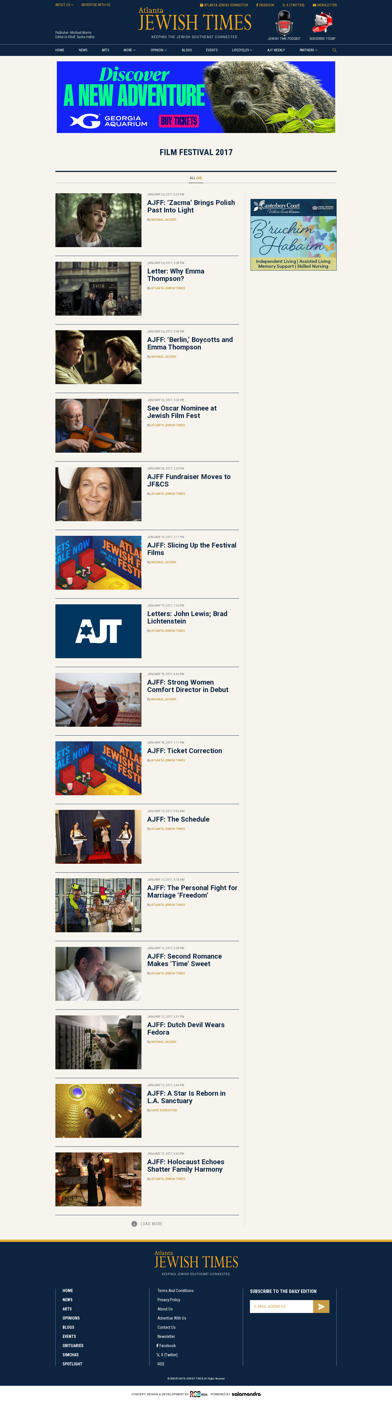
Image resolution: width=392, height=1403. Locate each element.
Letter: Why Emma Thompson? (175, 275)
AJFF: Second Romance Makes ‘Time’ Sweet (184, 960)
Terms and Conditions (176, 1290)
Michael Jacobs (163, 219)
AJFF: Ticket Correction (184, 751)
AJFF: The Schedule (178, 819)
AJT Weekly (276, 50)
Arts (105, 50)
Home (59, 50)
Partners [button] (307, 50)
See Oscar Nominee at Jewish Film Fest (182, 412)
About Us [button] (62, 5)
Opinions (71, 1318)
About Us (165, 1309)
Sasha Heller (86, 37)
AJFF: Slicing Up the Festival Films (191, 549)
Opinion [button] (157, 50)
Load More (152, 1224)
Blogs (187, 50)
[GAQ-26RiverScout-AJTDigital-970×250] (196, 132)
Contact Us (167, 1327)
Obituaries (73, 1345)
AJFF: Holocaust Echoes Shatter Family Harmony (185, 1165)
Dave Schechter (164, 1110)
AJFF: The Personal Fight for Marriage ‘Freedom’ (192, 891)
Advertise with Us (172, 1318)
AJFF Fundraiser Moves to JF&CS (189, 480)
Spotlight (72, 1364)
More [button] (128, 50)
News (83, 50)
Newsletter (166, 1336)
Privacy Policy (169, 1300)
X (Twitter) (169, 1355)
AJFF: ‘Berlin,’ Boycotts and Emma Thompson (190, 343)
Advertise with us (95, 5)
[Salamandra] (246, 1394)
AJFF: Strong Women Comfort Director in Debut (187, 686)
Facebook (168, 1345)
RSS (161, 1364)
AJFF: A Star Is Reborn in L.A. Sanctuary (186, 1097)
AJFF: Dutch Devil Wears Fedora (186, 1028)
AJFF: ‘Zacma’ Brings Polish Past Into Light (191, 206)
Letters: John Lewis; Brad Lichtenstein (187, 617)
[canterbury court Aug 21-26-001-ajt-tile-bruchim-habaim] (294, 269)
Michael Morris (81, 33)
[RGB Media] (199, 1394)
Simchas (71, 1355)
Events (212, 50)
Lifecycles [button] (240, 50)
